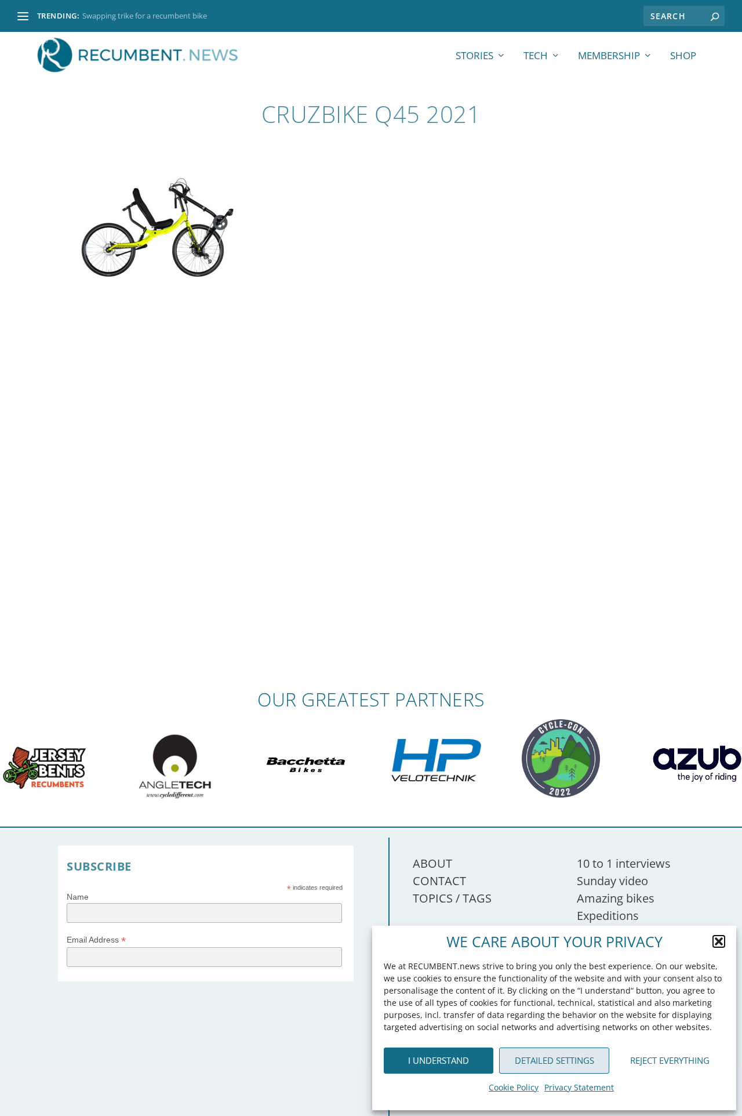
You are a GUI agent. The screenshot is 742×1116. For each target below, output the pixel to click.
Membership (609, 56)
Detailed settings (554, 1060)
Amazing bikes (615, 898)
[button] (719, 941)
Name (78, 896)
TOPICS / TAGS (452, 898)
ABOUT (432, 863)
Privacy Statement (579, 1087)
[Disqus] (371, 519)
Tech (535, 56)
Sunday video (612, 881)
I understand (438, 1060)
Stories (474, 56)
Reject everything (670, 1060)
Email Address (96, 939)
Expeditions (608, 915)
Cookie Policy (514, 1087)
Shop (683, 56)
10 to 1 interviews (624, 863)
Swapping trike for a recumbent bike (144, 15)
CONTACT (439, 881)
